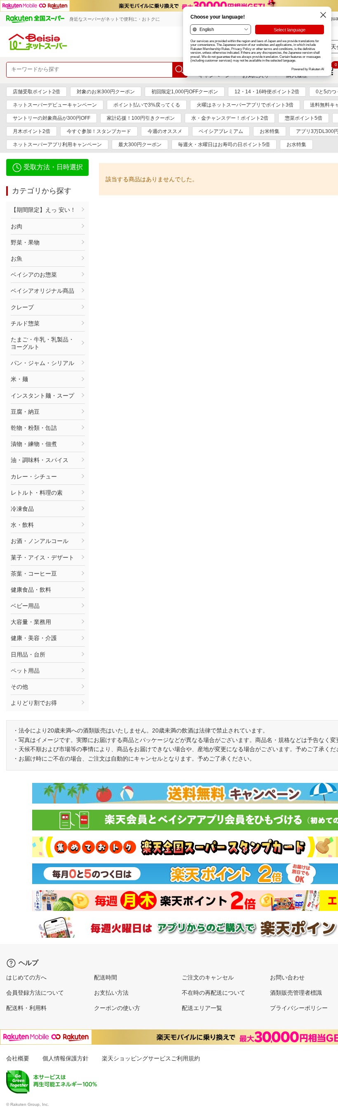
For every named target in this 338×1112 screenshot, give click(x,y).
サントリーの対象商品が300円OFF (51, 118)
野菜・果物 (25, 242)
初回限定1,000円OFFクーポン (184, 92)
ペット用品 (25, 670)
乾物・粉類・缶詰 (34, 427)
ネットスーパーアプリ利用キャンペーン (57, 144)
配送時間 (105, 977)
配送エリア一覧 (202, 1008)
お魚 (16, 258)
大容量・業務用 (31, 622)
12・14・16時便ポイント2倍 (267, 92)
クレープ (22, 307)
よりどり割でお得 (34, 702)
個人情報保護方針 (65, 1058)
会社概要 (17, 1058)
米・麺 (19, 379)
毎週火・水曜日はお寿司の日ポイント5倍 (224, 144)
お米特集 (269, 131)
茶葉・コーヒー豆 (34, 573)
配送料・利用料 (26, 1008)
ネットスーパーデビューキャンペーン (55, 105)
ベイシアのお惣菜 (34, 274)
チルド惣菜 (25, 323)
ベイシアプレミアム (221, 131)
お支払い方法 (111, 992)
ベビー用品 (25, 605)
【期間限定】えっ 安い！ (43, 209)
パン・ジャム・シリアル (42, 363)
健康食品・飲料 (31, 589)
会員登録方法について (35, 992)
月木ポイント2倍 (31, 131)
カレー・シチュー (34, 476)
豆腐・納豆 (25, 411)
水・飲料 (22, 525)
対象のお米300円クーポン (106, 92)
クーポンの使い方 (117, 1008)
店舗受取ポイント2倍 (36, 92)
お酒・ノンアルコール (39, 541)
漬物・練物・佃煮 (34, 444)
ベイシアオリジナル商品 (42, 290)
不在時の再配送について (213, 992)
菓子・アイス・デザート (42, 557)
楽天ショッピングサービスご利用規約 (151, 1058)
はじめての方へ (26, 977)
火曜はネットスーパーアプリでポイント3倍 (245, 105)
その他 (19, 686)
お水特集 (296, 144)
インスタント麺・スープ (42, 395)
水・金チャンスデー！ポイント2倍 (229, 118)
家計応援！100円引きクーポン (141, 118)
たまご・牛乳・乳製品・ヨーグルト (42, 343)
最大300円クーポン (140, 144)
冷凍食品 (22, 508)
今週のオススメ (165, 131)
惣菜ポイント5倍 (303, 118)
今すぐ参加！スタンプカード (99, 131)
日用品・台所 (28, 654)
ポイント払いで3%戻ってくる (146, 105)
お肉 (16, 226)
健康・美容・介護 (34, 638)
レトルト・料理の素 (37, 492)
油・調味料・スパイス (39, 460)
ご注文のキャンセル (208, 977)
